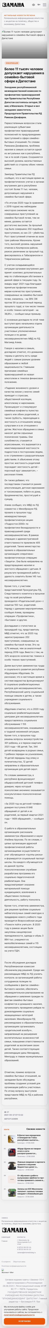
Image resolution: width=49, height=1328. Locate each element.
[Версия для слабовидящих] (33, 4)
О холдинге (6, 1262)
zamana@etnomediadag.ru (26, 1252)
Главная (4, 1241)
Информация (12, 63)
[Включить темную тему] (27, 4)
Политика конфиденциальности (14, 1266)
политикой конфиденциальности (19, 1315)
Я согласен (24, 1321)
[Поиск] (21, 4)
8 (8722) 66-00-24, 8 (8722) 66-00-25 (24, 1248)
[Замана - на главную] (13, 5)
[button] (44, 4)
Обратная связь (19, 1262)
